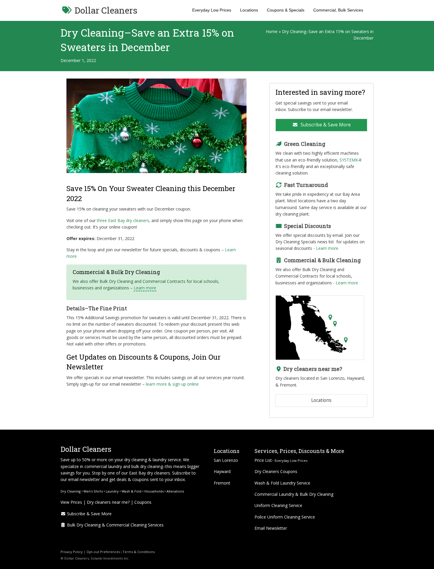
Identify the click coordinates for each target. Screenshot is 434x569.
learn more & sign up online (172, 384)
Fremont (222, 483)
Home (272, 31)
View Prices (71, 502)
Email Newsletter (270, 528)
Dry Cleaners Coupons (275, 471)
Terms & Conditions (139, 552)
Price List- (280, 460)
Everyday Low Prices (211, 10)
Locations (249, 10)
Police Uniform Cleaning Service (284, 517)
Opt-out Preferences (103, 552)
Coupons (142, 502)
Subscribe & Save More (325, 125)
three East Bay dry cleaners (123, 220)
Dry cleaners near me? (108, 502)
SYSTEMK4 (350, 160)
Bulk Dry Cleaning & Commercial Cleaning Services (115, 525)
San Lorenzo (226, 460)
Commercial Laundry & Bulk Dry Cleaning (293, 494)
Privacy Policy (72, 552)
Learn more (145, 288)
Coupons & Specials (285, 10)
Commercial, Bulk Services (338, 10)
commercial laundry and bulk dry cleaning (123, 466)
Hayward (222, 471)
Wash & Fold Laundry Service (282, 483)
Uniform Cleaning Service (278, 505)
